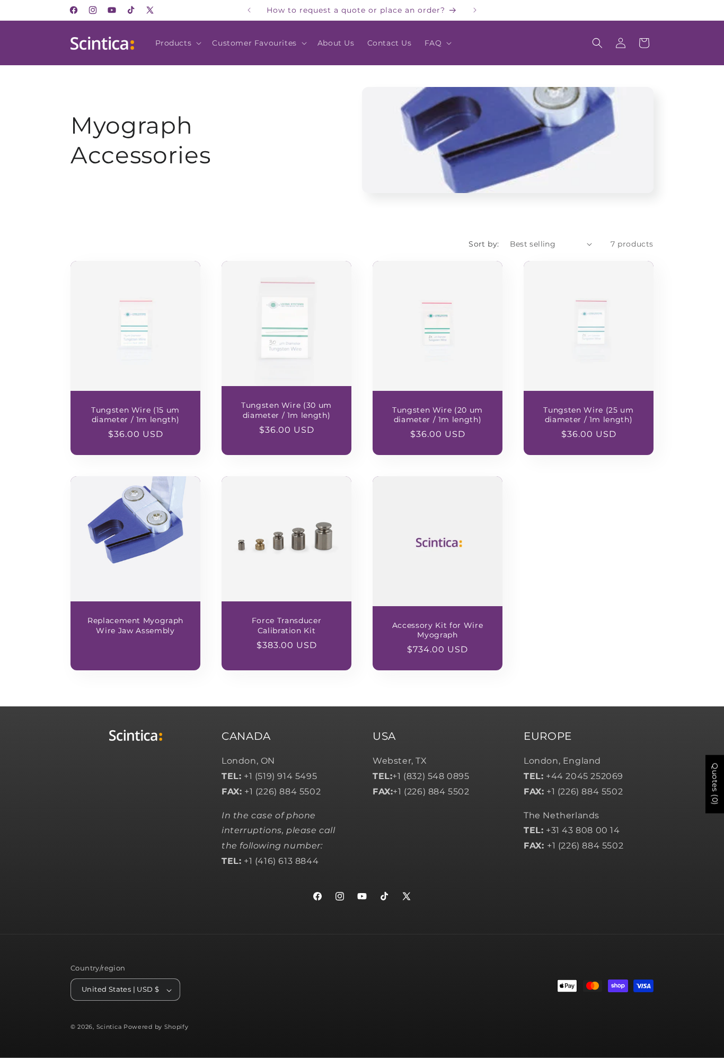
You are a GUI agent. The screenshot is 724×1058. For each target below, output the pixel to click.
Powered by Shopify (156, 1027)
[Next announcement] (475, 10)
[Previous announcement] (249, 10)
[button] (177, 43)
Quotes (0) (715, 784)
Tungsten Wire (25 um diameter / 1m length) (588, 414)
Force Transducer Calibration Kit (287, 625)
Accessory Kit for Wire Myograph (437, 630)
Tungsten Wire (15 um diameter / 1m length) (135, 414)
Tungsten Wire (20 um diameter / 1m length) (437, 414)
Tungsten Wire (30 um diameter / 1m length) (286, 409)
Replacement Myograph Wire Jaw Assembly (135, 625)
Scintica (109, 1027)
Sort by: (484, 244)
